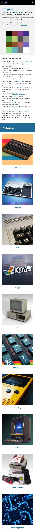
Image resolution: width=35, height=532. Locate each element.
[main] (17, 17)
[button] (2, 2)
